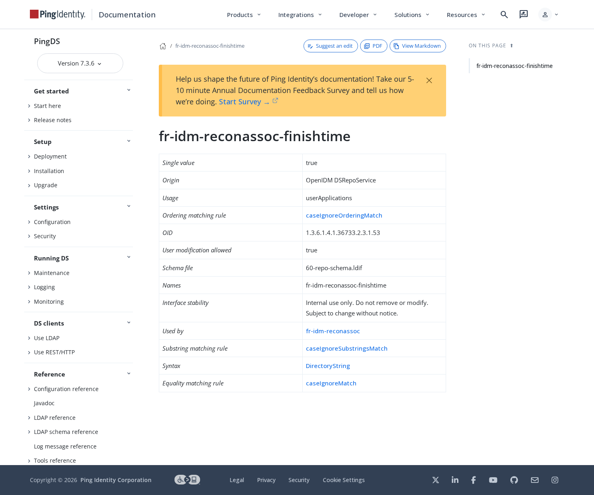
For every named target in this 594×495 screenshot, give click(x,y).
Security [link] (299, 480)
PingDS (47, 41)
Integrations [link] (300, 15)
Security (45, 236)
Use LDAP (46, 338)
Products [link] (244, 15)
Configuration (52, 222)
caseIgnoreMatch (331, 383)
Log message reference (65, 446)
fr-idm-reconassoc (333, 331)
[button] (549, 14)
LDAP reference (55, 417)
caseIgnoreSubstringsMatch (347, 348)
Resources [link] (467, 15)
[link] (58, 14)
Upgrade (45, 185)
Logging (44, 287)
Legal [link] (237, 480)
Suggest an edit (334, 45)
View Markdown (421, 45)
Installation (49, 171)
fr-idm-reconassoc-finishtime (209, 45)
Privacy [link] (266, 480)
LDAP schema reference (66, 432)
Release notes (53, 120)
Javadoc (44, 403)
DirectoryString (328, 366)
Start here (47, 106)
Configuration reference (66, 389)
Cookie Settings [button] (344, 480)
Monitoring (49, 301)
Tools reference (55, 460)
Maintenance (52, 273)
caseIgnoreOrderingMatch (344, 215)
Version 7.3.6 (77, 63)
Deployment (50, 156)
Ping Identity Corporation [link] (116, 480)
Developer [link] (358, 15)
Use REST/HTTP (54, 352)
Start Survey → (244, 101)
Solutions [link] (412, 15)
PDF (377, 45)
